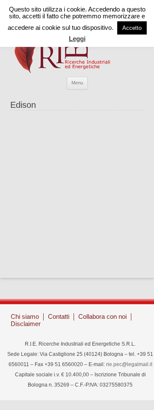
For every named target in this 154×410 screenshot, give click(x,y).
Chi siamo (25, 316)
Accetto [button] (132, 28)
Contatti (58, 316)
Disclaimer (26, 323)
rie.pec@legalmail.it (129, 364)
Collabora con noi (102, 316)
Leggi (77, 38)
